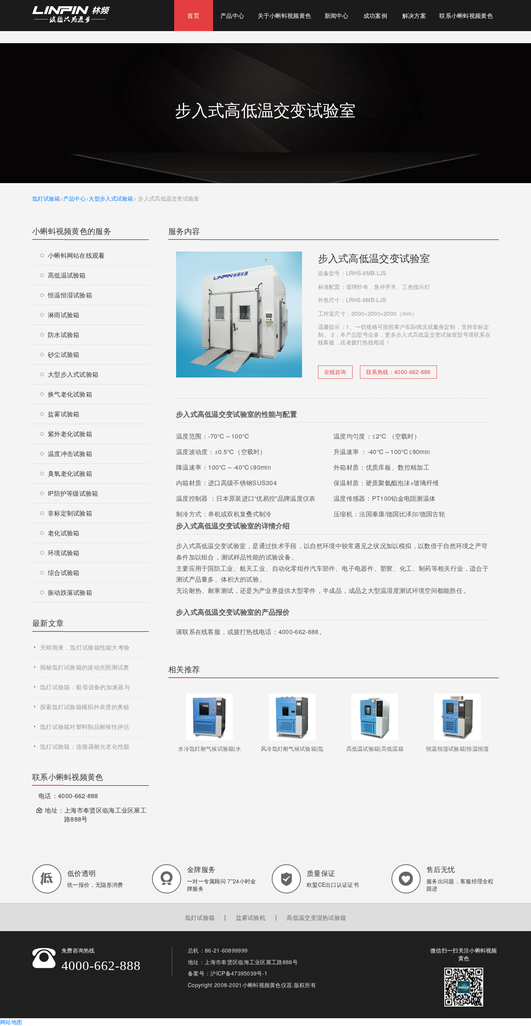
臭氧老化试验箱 (70, 473)
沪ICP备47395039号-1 (238, 973)
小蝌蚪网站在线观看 (76, 255)
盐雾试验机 (251, 917)
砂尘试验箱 (64, 354)
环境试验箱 (64, 552)
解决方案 (414, 15)
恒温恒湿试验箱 (70, 294)
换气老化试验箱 (70, 394)
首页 (193, 15)
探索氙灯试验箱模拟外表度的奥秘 (84, 707)
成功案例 (375, 15)
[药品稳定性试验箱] (71, 13)
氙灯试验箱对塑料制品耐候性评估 (84, 726)
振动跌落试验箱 (70, 592)
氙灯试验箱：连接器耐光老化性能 (85, 746)
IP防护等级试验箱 (73, 493)
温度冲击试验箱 (70, 453)
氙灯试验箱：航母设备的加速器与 (85, 687)
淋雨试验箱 (64, 314)
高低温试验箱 (67, 275)
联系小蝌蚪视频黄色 (466, 15)
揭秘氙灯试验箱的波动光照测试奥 (84, 667)
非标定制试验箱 (70, 513)
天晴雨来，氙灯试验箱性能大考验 (84, 647)
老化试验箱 (64, 532)
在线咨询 (335, 372)
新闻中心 (336, 15)
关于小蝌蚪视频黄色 (284, 15)
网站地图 (11, 1022)
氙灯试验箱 (46, 198)
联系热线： (398, 372)
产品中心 (232, 15)
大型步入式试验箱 (111, 198)
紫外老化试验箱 (70, 433)
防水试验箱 (64, 334)
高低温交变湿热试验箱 (316, 917)
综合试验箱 (64, 572)
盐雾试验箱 (64, 413)
